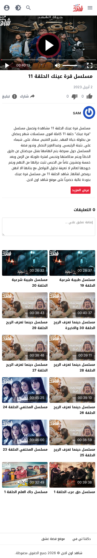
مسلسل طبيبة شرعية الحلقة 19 (77, 283)
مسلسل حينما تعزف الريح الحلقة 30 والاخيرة (74, 325)
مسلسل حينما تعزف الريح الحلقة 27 (27, 367)
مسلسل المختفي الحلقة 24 (25, 407)
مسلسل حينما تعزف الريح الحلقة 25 (74, 452)
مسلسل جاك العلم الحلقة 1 (26, 492)
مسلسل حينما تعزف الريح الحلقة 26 (74, 410)
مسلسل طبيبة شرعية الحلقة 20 (30, 283)
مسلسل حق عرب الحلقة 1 (74, 492)
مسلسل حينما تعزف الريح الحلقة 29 (27, 325)
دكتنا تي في (81, 538)
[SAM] (89, 118)
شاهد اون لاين (71, 553)
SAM (77, 113)
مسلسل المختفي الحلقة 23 (25, 449)
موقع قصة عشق (53, 538)
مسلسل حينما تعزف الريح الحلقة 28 (74, 367)
